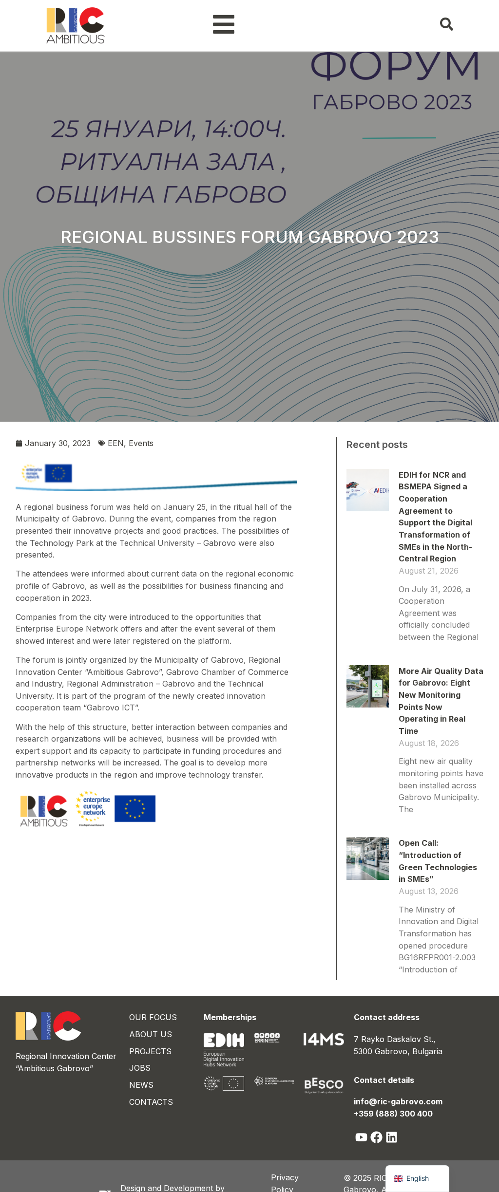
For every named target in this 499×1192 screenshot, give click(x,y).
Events (141, 443)
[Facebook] (376, 1137)
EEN (116, 443)
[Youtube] (361, 1137)
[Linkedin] (391, 1137)
